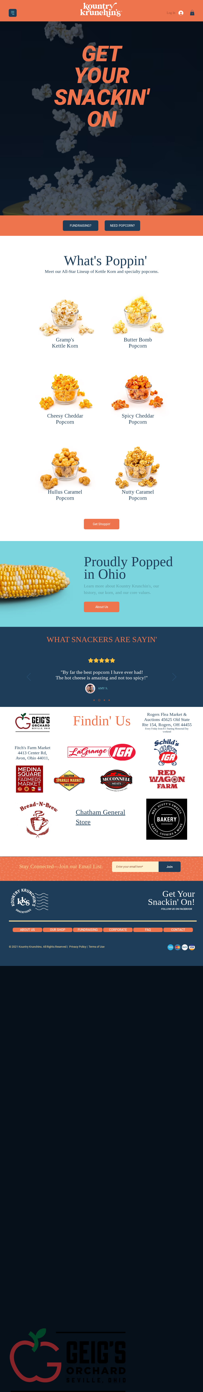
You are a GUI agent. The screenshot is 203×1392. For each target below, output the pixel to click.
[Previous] (29, 677)
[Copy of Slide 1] (99, 700)
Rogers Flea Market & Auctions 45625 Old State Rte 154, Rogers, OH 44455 (167, 719)
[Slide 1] (94, 700)
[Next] (174, 677)
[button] (13, 13)
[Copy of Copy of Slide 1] (104, 700)
